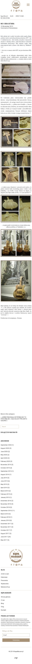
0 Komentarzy (12, 28)
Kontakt (3, 610)
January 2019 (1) (6, 497)
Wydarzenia (4, 584)
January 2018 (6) (6, 520)
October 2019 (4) (6, 468)
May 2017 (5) (5, 540)
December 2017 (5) (7, 524)
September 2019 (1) (7, 471)
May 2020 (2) (5, 455)
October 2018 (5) (6, 507)
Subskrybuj (16, 640)
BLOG (11, 16)
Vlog (2, 607)
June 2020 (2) (5, 451)
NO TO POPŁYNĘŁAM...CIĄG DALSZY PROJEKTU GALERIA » (14, 418)
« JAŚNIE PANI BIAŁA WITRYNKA (11, 417)
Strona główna (5, 597)
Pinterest (19, 11)
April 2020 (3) (5, 458)
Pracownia (4, 580)
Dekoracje (4, 577)
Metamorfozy (5, 587)
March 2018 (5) (6, 514)
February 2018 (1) (6, 517)
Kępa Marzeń (4, 16)
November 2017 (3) (7, 527)
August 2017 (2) (6, 533)
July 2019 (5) (5, 478)
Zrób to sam (5, 574)
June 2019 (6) (5, 481)
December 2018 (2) (7, 501)
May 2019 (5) (5, 484)
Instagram (16, 11)
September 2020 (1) (7, 445)
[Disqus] (16, 345)
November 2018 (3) (7, 504)
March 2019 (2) (6, 491)
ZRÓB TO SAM (20, 16)
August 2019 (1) (6, 474)
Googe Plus (14, 11)
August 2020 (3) (6, 448)
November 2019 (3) (7, 464)
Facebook (11, 11)
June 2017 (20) (6, 537)
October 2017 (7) (6, 530)
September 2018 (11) (8, 510)
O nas (3, 600)
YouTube (21, 11)
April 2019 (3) (5, 487)
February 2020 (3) (6, 461)
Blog (2, 603)
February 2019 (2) (6, 494)
